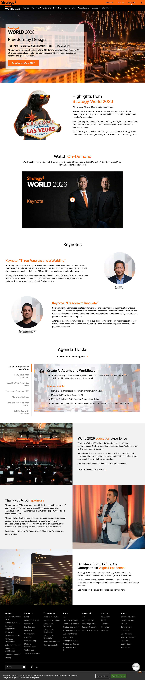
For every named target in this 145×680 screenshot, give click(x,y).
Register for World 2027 (23, 63)
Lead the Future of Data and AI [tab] (18, 404)
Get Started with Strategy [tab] (21, 412)
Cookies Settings (102, 676)
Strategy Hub (126, 647)
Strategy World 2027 (71, 630)
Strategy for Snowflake (48, 636)
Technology (29, 650)
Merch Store (126, 644)
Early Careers (126, 634)
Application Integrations (10, 627)
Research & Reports (71, 624)
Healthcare (28, 624)
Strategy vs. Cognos (71, 644)
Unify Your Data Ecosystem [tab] (21, 376)
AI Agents (9, 632)
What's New (68, 637)
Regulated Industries (52, 641)
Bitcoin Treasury (127, 620)
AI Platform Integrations (10, 640)
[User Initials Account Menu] (141, 2)
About (123, 613)
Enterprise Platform (13, 645)
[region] (72, 676)
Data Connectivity (51, 645)
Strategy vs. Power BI (70, 648)
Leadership (125, 641)
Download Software (90, 630)
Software (131, 2)
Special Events (83, 8)
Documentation (88, 620)
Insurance (28, 637)
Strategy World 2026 (71, 627)
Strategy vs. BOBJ (70, 641)
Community (87, 613)
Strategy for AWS (51, 617)
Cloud (103, 620)
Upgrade (104, 630)
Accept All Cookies (118, 676)
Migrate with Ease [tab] (20, 397)
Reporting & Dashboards (10, 649)
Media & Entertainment (30, 645)
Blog (64, 617)
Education (57, 8)
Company (120, 2)
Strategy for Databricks (48, 631)
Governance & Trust (13, 635)
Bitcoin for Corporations (41, 8)
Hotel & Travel (69, 8)
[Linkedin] (37, 667)
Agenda (26, 8)
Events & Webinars (70, 620)
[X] (32, 667)
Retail (26, 617)
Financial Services (31, 620)
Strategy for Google (52, 620)
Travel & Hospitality (32, 653)
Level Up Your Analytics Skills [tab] (18, 384)
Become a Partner (128, 617)
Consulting (105, 617)
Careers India (126, 627)
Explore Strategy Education (91, 469)
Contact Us (125, 630)
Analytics (109, 2)
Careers (124, 624)
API (83, 617)
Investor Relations (128, 637)
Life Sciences (29, 627)
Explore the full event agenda (71, 356)
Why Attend (107, 8)
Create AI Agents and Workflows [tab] (19, 367)
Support (104, 624)
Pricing (8, 658)
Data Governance (12, 623)
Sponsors (96, 8)
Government (29, 634)
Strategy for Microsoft (48, 625)
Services (105, 613)
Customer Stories (70, 634)
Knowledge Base (89, 624)
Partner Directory (89, 627)
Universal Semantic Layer (13, 618)
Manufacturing (30, 641)
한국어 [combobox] (9, 667)
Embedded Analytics (13, 654)
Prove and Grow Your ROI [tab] (17, 391)
